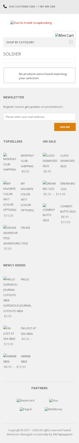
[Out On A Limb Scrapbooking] (31, 22)
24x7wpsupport (62, 434)
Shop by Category (20, 42)
